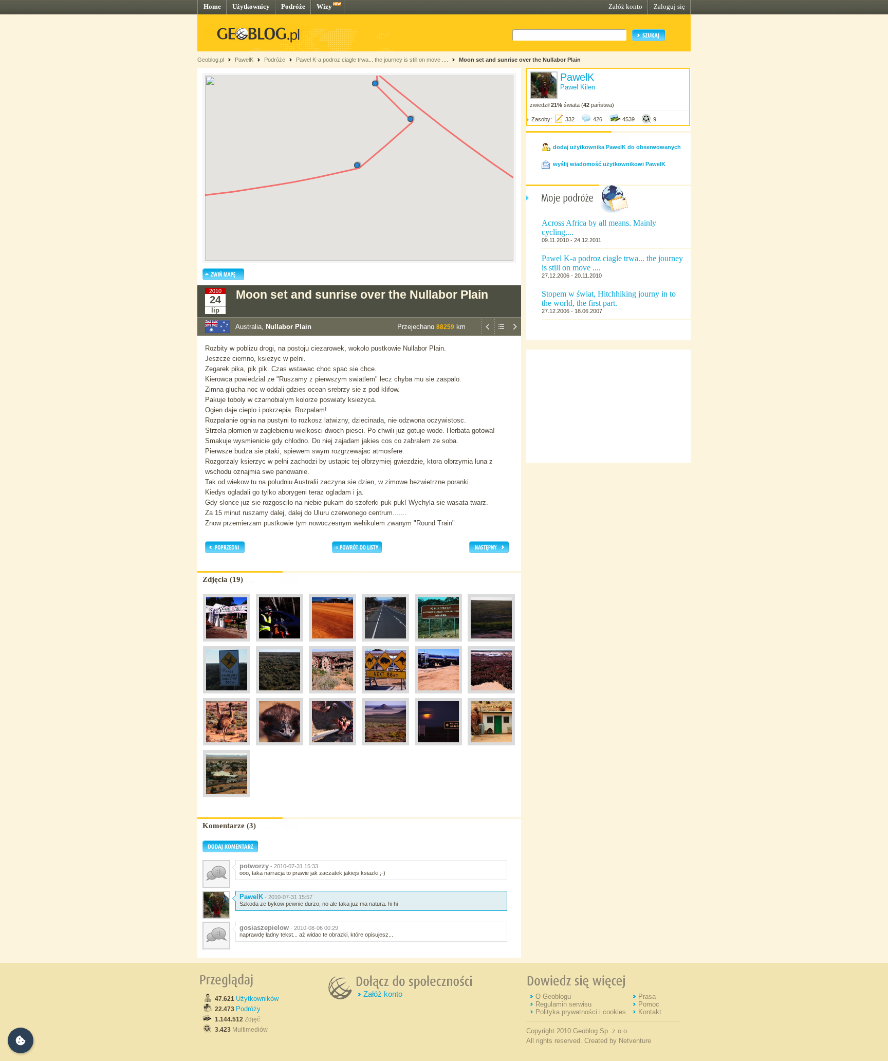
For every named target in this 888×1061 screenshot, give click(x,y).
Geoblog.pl (210, 60)
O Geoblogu (553, 996)
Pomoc (648, 1004)
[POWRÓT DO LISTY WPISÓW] (501, 333)
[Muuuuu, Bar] (226, 644)
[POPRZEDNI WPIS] (487, 333)
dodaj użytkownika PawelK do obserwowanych (617, 147)
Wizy (324, 6)
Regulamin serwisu (563, 1004)
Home (212, 6)
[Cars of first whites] (332, 696)
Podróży (248, 1009)
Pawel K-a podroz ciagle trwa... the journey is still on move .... (372, 60)
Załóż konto (625, 6)
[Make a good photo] (332, 748)
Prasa (647, 996)
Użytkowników (257, 998)
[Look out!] (385, 696)
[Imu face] (279, 748)
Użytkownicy (251, 6)
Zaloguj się (669, 6)
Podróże (293, 6)
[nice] (385, 748)
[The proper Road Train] (438, 696)
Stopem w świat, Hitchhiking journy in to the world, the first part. (609, 298)
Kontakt (649, 1012)
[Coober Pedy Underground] (491, 748)
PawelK (244, 60)
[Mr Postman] (279, 644)
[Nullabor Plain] (279, 696)
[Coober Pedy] (226, 800)
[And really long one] (438, 644)
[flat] (491, 644)
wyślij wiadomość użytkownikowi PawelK (609, 164)
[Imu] (226, 748)
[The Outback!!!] (332, 644)
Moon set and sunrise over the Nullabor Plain (520, 60)
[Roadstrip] (226, 696)
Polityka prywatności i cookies (580, 1012)
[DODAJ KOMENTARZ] (230, 850)
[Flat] (491, 696)
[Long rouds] (385, 644)
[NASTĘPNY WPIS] (514, 333)
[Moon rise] (438, 748)
